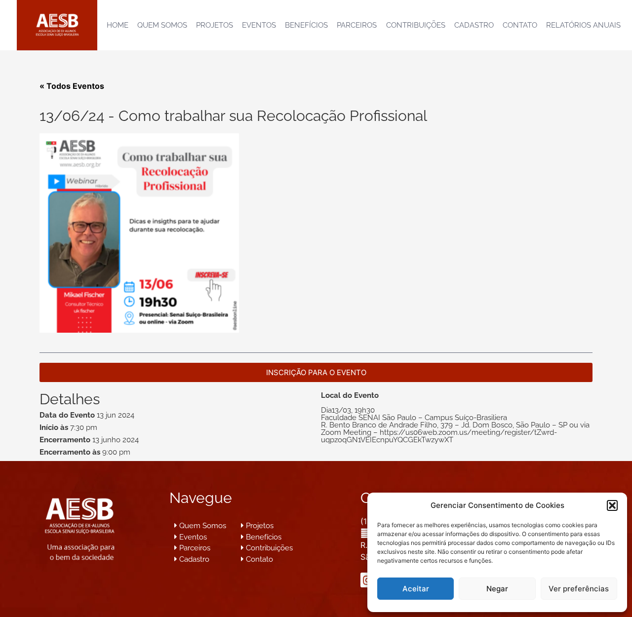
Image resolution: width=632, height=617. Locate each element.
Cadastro (474, 25)
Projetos (214, 25)
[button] (612, 505)
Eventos (259, 25)
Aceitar (415, 588)
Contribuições (415, 25)
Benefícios (306, 25)
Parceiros (357, 25)
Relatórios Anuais (583, 25)
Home (117, 25)
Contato (520, 25)
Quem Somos (162, 25)
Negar (497, 588)
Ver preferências (579, 588)
